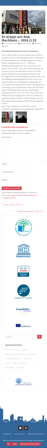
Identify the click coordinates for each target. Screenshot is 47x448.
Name (5, 164)
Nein (15, 444)
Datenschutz (19, 434)
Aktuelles (38, 43)
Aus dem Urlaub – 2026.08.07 (16, 363)
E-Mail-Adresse (8, 172)
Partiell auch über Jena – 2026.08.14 (18, 359)
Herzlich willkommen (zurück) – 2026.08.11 (21, 354)
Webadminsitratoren (35, 434)
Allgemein (5, 46)
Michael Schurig (25, 43)
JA (8, 444)
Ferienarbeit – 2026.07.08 (14, 367)
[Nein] (44, 443)
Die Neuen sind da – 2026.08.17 (17, 350)
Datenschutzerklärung (29, 444)
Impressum (7, 434)
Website (5, 180)
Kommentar (7, 137)
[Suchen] (39, 337)
